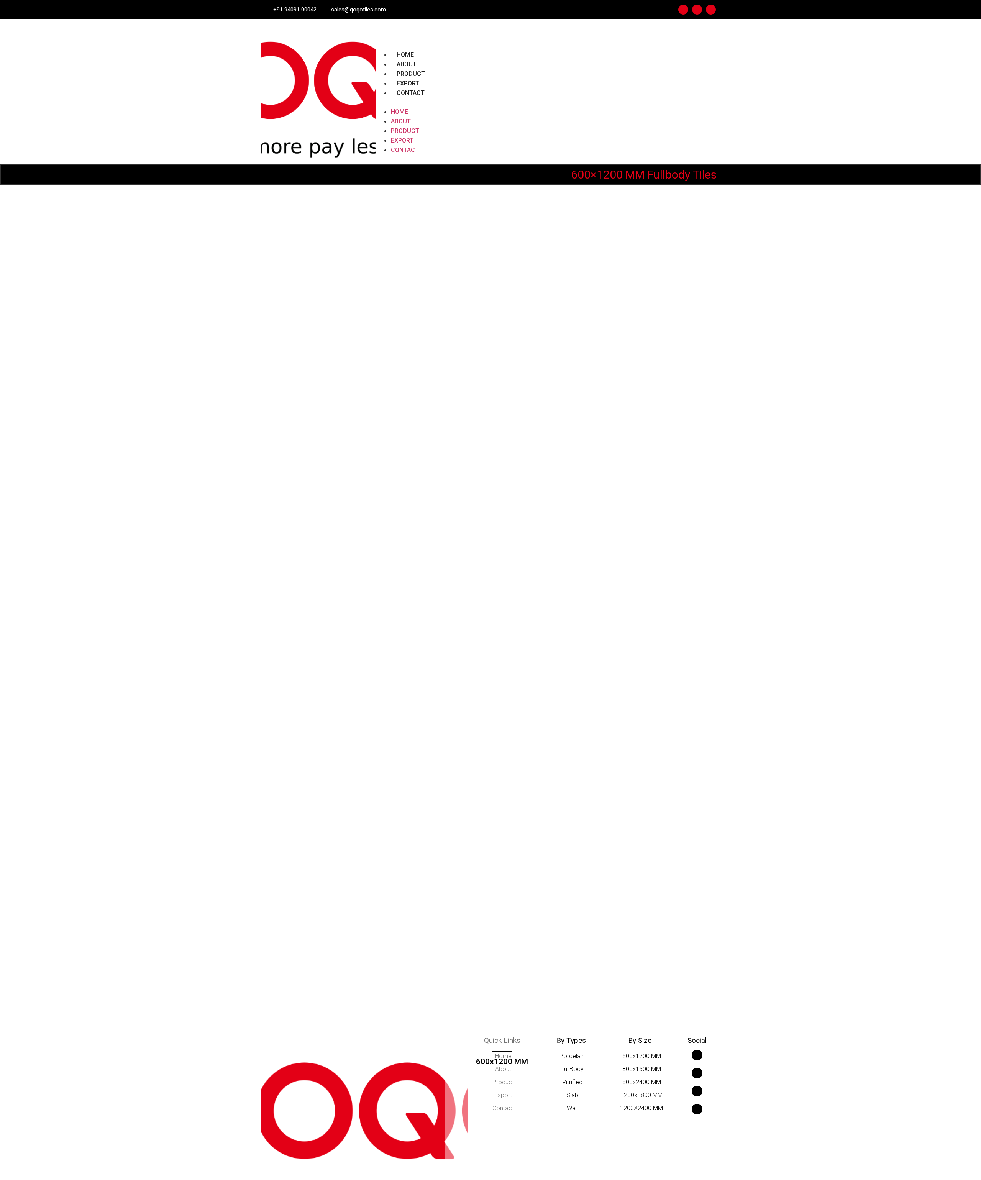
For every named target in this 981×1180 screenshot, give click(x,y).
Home (405, 54)
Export (408, 83)
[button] (548, 102)
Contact (411, 93)
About (407, 64)
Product (411, 73)
